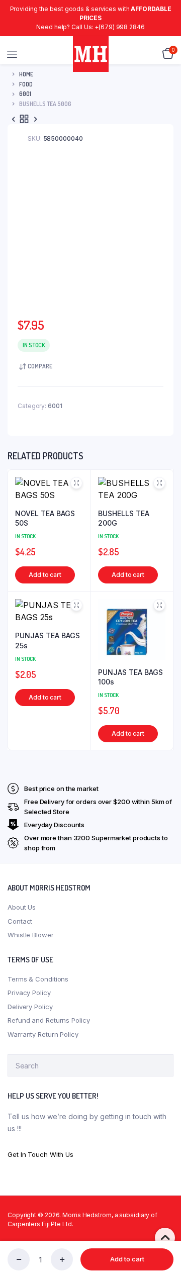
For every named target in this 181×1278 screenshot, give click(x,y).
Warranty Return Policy (43, 1034)
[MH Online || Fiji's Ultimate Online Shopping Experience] (91, 54)
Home (26, 74)
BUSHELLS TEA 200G (123, 518)
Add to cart (127, 1259)
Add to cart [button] (45, 574)
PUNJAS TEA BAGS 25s (47, 640)
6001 (25, 93)
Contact (20, 921)
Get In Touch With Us (40, 1154)
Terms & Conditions (38, 979)
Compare (40, 366)
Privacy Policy (29, 993)
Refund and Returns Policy (49, 1020)
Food (26, 84)
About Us (22, 907)
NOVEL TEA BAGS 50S (45, 518)
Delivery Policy (30, 1007)
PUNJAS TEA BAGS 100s (130, 677)
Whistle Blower (31, 935)
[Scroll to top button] (165, 1238)
